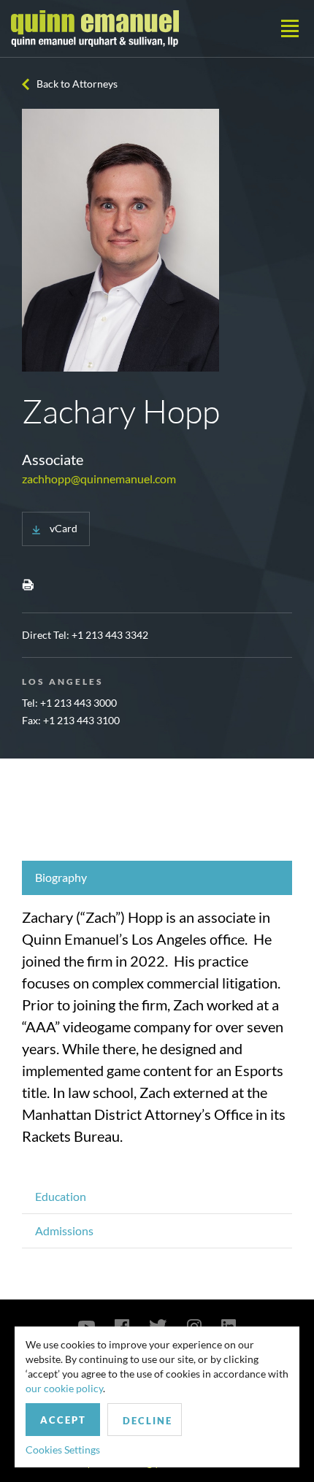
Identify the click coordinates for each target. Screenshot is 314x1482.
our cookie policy (64, 1388)
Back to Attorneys (77, 83)
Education (60, 1196)
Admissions (64, 1230)
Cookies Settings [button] (63, 1449)
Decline (147, 1421)
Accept (63, 1420)
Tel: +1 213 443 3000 (69, 702)
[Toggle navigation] (290, 28)
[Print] (28, 584)
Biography (61, 877)
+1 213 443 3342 (110, 635)
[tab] (157, 878)
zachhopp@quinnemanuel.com (99, 478)
